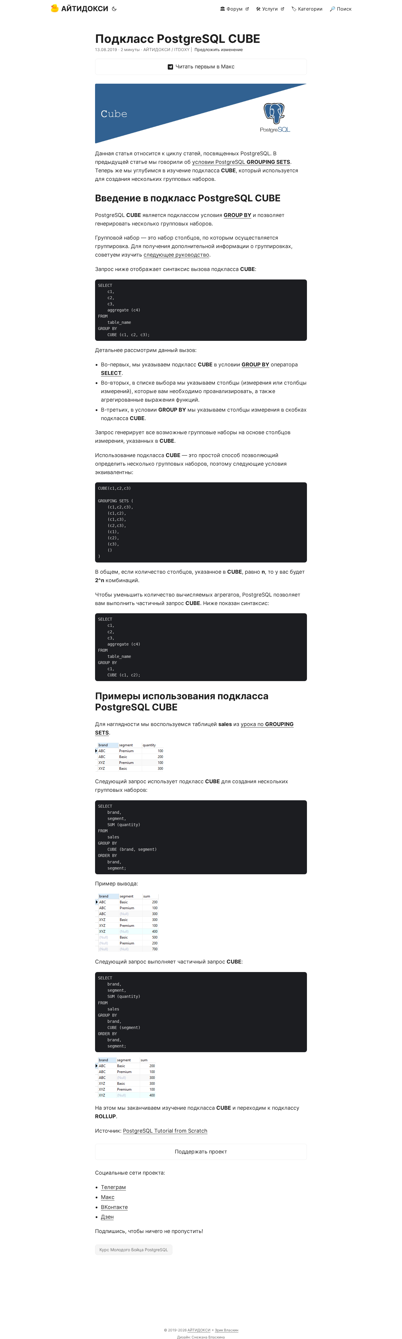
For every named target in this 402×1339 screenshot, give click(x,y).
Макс (107, 1197)
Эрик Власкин (226, 1330)
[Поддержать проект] (201, 1152)
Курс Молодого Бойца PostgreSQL (133, 1249)
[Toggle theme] (114, 9)
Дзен (107, 1217)
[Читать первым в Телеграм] (201, 67)
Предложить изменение (219, 49)
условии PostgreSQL (241, 162)
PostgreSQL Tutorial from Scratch (165, 1131)
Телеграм (113, 1187)
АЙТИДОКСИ (84, 8)
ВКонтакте (114, 1207)
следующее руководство (176, 255)
